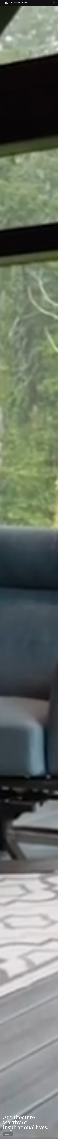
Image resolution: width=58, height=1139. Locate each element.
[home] (15, 3)
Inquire (8, 1134)
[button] (53, 3)
